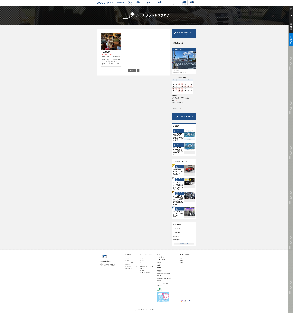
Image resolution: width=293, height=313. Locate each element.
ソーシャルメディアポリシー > (163, 283)
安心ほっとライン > (144, 270)
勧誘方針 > (159, 275)
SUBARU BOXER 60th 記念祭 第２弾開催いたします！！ (178, 152)
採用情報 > (159, 267)
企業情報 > (159, 262)
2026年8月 (176, 229)
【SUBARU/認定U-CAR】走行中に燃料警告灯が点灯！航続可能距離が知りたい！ (178, 201)
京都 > (181, 258)
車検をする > (142, 258)
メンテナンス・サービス (159, 4)
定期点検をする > (143, 260)
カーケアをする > (143, 262)
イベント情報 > (160, 257)
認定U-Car (148, 4)
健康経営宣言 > (160, 270)
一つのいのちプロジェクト (174, 4)
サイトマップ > (160, 285)
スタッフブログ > (143, 264)
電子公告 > (159, 280)
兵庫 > (181, 262)
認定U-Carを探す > (129, 268)
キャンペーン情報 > (129, 262)
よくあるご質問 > (161, 259)
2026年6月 (176, 236)
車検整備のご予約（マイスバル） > (147, 266)
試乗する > (127, 260)
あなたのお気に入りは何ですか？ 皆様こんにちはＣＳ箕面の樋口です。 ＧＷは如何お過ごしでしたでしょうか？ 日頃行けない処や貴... (111, 60)
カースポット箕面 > (178, 145)
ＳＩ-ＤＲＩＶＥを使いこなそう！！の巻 (178, 215)
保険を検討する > (143, 268)
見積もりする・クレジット (131, 266)
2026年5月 (176, 240)
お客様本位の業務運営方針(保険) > (164, 273)
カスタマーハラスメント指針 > (163, 277)
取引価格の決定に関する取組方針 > (164, 278)
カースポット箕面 (177, 49)
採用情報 (184, 4)
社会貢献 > (159, 265)
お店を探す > (128, 264)
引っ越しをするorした (144, 272)
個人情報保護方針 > (161, 272)
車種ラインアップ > (129, 258)
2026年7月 (176, 232)
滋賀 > (181, 260)
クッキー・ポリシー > (161, 282)
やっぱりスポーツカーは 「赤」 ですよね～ (178, 173)
